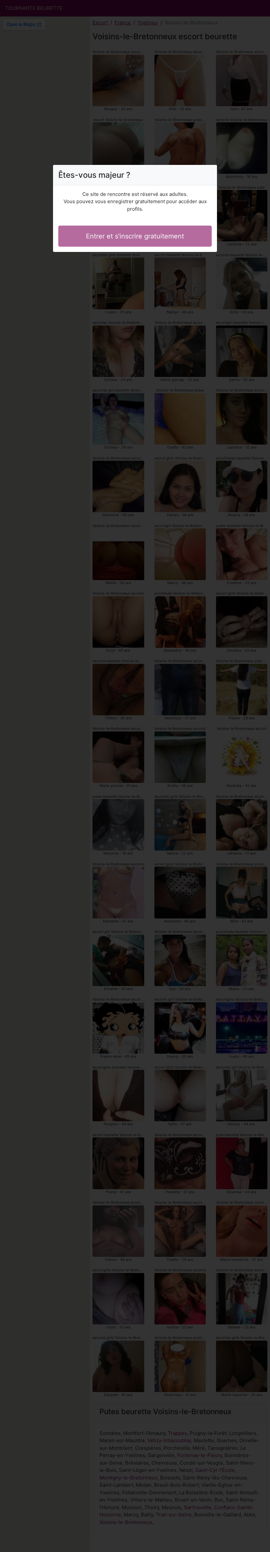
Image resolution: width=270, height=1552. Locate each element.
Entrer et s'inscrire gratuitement (135, 236)
